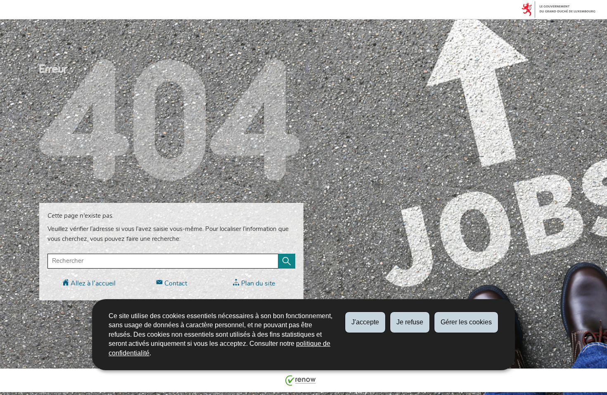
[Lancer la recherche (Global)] (286, 261)
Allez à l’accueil (92, 283)
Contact (175, 283)
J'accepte (365, 322)
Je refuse (409, 322)
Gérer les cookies (466, 322)
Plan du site (257, 283)
